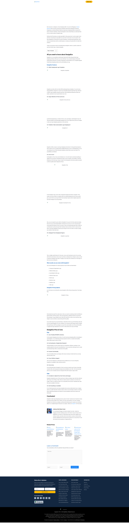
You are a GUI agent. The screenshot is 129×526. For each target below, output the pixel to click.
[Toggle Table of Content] (55, 51)
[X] (38, 498)
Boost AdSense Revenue (63, 498)
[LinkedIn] (46, 498)
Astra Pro (51, 519)
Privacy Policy (86, 487)
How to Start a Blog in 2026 (63, 482)
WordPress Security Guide (63, 495)
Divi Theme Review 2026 (63, 484)
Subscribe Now (45, 491)
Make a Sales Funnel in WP (63, 491)
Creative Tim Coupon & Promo (76, 500)
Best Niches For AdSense (63, 500)
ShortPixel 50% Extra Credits (76, 498)
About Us (85, 482)
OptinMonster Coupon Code (76, 491)
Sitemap (85, 489)
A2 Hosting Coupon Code (75, 495)
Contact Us (86, 484)
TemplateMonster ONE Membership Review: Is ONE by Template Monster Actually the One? (60, 434)
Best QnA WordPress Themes (64, 487)
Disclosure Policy (87, 486)
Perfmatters (83, 519)
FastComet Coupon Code (75, 487)
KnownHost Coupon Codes (76, 502)
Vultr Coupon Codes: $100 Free (76, 489)
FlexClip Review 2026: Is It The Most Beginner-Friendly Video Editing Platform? (78, 437)
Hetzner (65, 519)
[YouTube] (44, 498)
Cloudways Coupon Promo (75, 486)
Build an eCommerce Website (64, 489)
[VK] (49, 498)
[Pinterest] (41, 498)
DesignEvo (74, 403)
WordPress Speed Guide (63, 493)
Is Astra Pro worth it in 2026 (63, 486)
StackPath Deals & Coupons (76, 493)
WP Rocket (78, 519)
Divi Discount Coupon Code (76, 484)
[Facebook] (35, 498)
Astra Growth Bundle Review (63, 502)
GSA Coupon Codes (74, 482)
